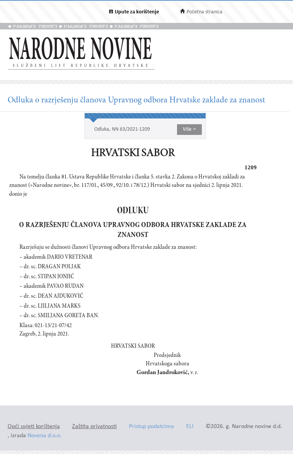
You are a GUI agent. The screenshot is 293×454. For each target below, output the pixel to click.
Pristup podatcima (151, 426)
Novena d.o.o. (44, 436)
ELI (189, 426)
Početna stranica (204, 12)
